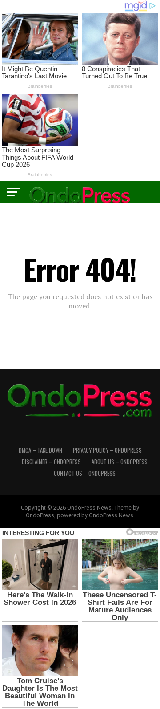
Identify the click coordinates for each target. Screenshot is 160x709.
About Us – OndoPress (120, 462)
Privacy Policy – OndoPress (107, 450)
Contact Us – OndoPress (85, 473)
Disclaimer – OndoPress (51, 462)
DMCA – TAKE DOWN (40, 450)
